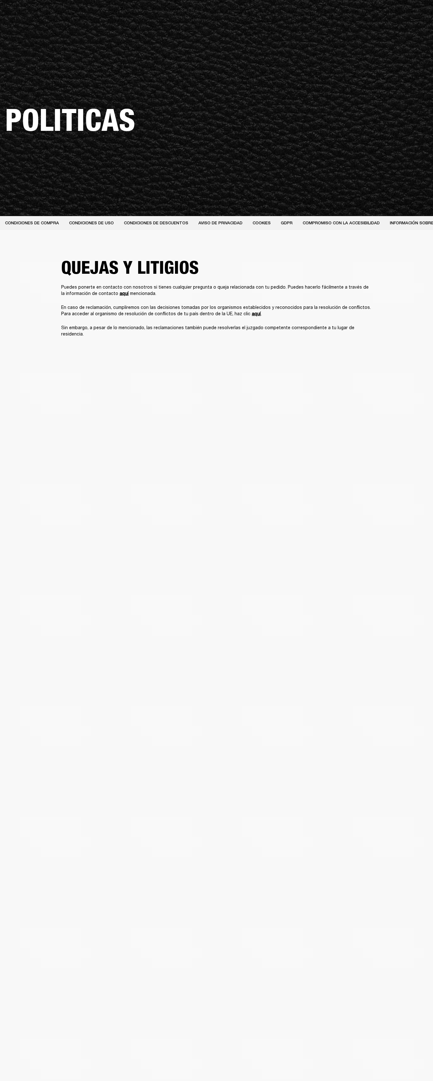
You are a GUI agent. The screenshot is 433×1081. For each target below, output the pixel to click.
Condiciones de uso (91, 223)
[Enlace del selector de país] (417, 13)
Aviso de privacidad (220, 223)
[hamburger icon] (417, 29)
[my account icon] (396, 29)
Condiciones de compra (32, 223)
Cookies (262, 223)
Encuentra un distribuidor (383, 13)
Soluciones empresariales (300, 13)
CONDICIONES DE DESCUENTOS (156, 223)
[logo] (25, 25)
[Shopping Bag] (407, 29)
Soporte (368, 29)
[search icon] (386, 29)
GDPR (287, 223)
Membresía (341, 13)
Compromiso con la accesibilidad (341, 223)
